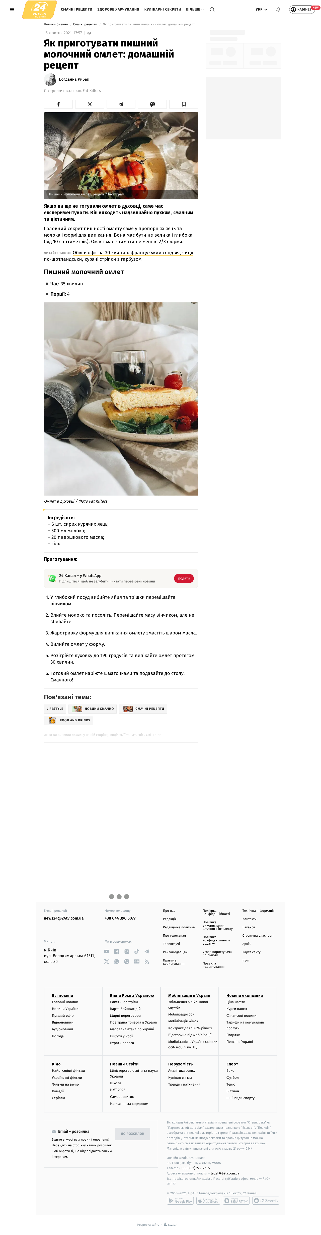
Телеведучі (171, 944)
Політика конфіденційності (216, 912)
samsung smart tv (265, 1200)
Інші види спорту (240, 1098)
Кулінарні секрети (162, 9)
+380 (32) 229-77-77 (195, 1168)
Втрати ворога (122, 1043)
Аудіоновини (62, 1029)
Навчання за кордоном (129, 1104)
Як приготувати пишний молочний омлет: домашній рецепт (149, 24)
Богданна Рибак (74, 80)
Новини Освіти (124, 1064)
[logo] (39, 9)
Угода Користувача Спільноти (217, 953)
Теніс (230, 1084)
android (180, 1200)
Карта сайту (252, 952)
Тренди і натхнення (184, 1084)
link (106, 951)
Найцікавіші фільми (68, 1070)
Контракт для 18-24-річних (190, 1028)
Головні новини (65, 1002)
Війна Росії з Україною (132, 995)
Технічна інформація (259, 910)
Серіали (58, 1098)
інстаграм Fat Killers (82, 90)
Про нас (169, 910)
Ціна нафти (235, 1002)
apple (208, 1200)
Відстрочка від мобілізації (189, 1035)
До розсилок (132, 1134)
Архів (247, 944)
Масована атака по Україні (132, 1029)
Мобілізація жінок (183, 1021)
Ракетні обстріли (124, 1002)
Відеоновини (62, 1022)
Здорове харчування (118, 9)
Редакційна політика (179, 927)
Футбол (232, 1078)
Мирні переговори (125, 1015)
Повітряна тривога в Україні (133, 1022)
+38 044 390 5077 (120, 918)
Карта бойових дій (125, 1009)
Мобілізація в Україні (189, 995)
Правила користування (173, 962)
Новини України (65, 1009)
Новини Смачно (56, 24)
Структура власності (258, 935)
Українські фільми (67, 1078)
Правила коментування (213, 965)
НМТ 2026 (117, 1090)
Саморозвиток (122, 1097)
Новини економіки (244, 995)
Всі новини (62, 995)
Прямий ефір (63, 1015)
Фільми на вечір (65, 1084)
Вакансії (249, 927)
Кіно (56, 1064)
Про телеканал (174, 935)
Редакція (170, 919)
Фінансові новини (241, 1015)
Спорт (232, 1064)
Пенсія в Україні (239, 1042)
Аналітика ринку (181, 1070)
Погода (58, 1036)
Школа (115, 1083)
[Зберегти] (184, 104)
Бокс (230, 1070)
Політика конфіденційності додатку (216, 940)
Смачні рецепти (77, 9)
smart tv (236, 1200)
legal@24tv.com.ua (225, 1173)
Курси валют (236, 1009)
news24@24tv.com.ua (64, 918)
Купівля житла (180, 1078)
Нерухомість (180, 1064)
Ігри (246, 960)
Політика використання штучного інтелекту (218, 926)
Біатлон (232, 1091)
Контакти (250, 919)
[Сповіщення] (278, 9)
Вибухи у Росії (121, 1036)
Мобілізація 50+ (181, 1014)
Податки (233, 1035)
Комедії (58, 1091)
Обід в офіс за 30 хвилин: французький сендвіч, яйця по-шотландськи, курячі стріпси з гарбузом (118, 256)
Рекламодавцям (175, 952)
